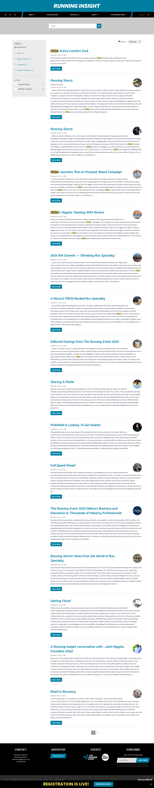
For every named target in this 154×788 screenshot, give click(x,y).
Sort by (123, 41)
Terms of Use (39, 780)
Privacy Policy (5, 780)
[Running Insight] (77, 6)
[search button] (148, 14)
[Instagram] (16, 14)
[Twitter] (11, 14)
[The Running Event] (91, 757)
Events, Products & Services (57, 780)
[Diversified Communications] (145, 780)
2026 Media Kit (58, 756)
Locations (46, 780)
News (31, 15)
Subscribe (142, 760)
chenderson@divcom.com (21, 759)
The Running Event (117, 15)
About (94, 15)
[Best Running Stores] (104, 757)
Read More (56, 68)
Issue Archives (52, 15)
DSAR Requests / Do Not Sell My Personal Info (22, 780)
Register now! (103, 784)
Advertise (74, 15)
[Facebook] (7, 14)
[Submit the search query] (99, 26)
